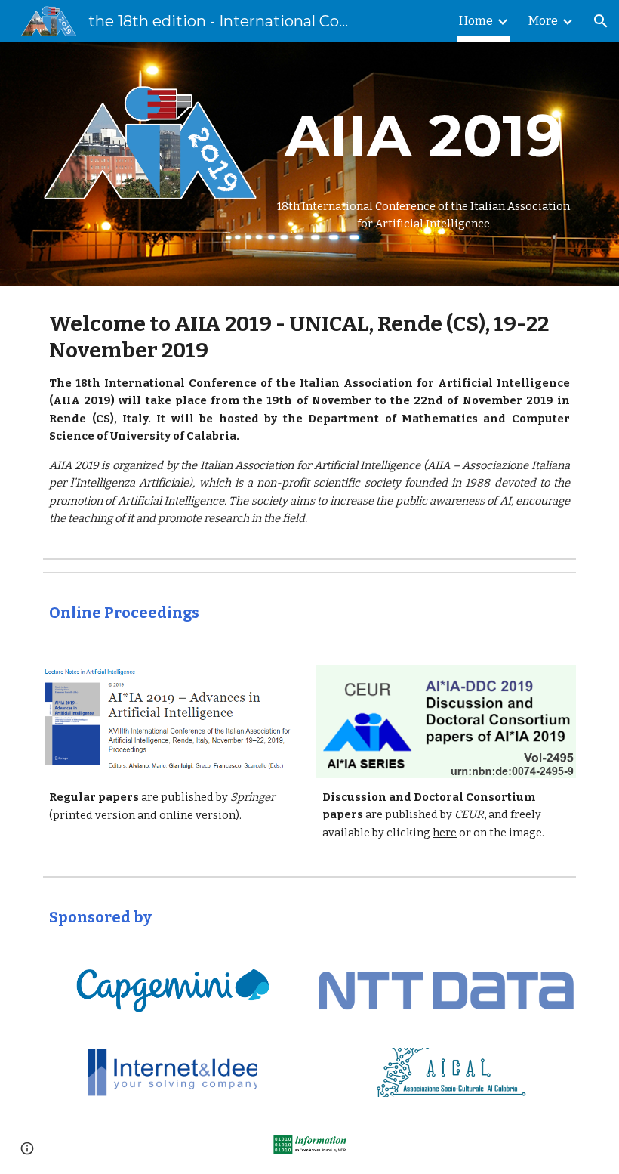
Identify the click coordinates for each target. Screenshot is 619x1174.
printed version (94, 815)
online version (197, 815)
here (445, 832)
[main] (423, 136)
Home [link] (476, 21)
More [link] (543, 21)
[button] (601, 21)
